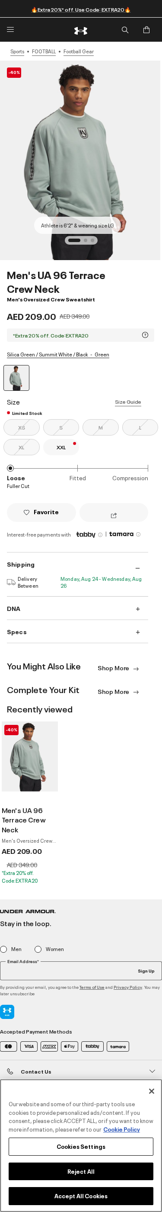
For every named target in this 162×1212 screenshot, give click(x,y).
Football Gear (79, 51)
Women (55, 949)
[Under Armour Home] (81, 30)
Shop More (114, 667)
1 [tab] (72, 243)
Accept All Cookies (81, 1196)
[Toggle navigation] (10, 30)
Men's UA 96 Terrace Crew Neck (24, 820)
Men (16, 949)
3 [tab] (95, 243)
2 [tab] (88, 243)
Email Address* (23, 961)
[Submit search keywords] (124, 29)
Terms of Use (92, 987)
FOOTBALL (44, 51)
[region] (81, 1145)
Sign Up (146, 970)
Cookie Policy (121, 1129)
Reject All (81, 1171)
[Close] (151, 1091)
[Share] (114, 515)
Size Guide (128, 401)
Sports (17, 51)
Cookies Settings (81, 1146)
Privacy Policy (128, 987)
